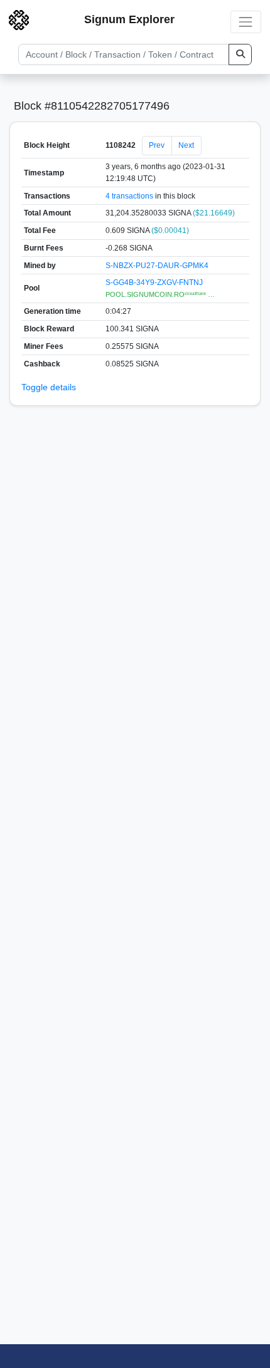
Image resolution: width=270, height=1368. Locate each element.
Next (186, 145)
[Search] (240, 54)
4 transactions (129, 196)
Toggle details (48, 387)
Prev (157, 145)
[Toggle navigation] (245, 22)
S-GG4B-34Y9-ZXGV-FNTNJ (154, 282)
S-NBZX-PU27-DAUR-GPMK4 (156, 265)
